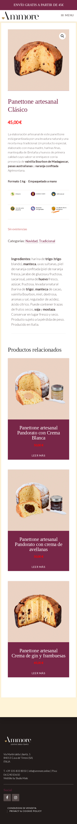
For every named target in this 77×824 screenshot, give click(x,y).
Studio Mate (22, 778)
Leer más (38, 455)
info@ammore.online (39, 770)
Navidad (31, 241)
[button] (62, 36)
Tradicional (47, 241)
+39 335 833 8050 (16, 770)
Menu (69, 15)
